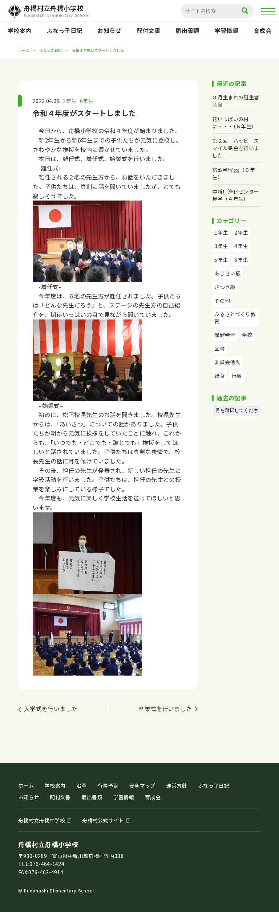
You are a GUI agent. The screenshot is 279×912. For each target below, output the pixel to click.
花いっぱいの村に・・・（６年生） (234, 122)
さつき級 (224, 286)
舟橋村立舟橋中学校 (41, 820)
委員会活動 (227, 362)
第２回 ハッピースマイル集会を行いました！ (235, 147)
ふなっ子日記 (64, 30)
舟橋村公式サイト (103, 820)
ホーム (23, 50)
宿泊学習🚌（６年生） (233, 173)
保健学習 (224, 334)
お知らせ (109, 30)
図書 (219, 348)
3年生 (221, 245)
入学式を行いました (50, 708)
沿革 (81, 785)
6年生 (86, 100)
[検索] (245, 11)
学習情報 (226, 30)
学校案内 (19, 30)
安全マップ (142, 785)
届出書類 (187, 30)
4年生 (241, 245)
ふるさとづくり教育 (235, 317)
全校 (247, 334)
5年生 (221, 259)
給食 (219, 375)
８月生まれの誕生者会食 (235, 101)
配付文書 (148, 30)
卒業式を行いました (165, 708)
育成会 (262, 30)
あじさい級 (227, 273)
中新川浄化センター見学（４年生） (235, 195)
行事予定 (108, 785)
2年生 (69, 100)
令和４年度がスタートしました (84, 113)
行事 (236, 375)
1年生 (221, 232)
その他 (222, 300)
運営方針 (176, 785)
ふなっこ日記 (50, 50)
